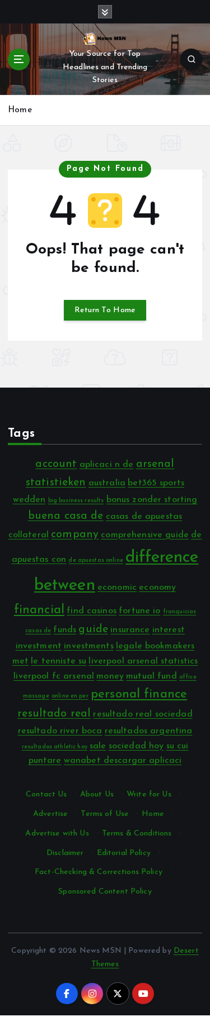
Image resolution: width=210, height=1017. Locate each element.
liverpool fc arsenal (53, 676)
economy (157, 587)
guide (93, 629)
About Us (97, 794)
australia (106, 483)
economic (117, 587)
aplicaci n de (107, 464)
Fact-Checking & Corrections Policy (98, 872)
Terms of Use (105, 814)
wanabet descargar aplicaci (123, 760)
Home (20, 110)
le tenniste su (58, 661)
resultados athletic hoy (54, 747)
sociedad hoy (136, 746)
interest (168, 630)
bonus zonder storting (152, 499)
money (110, 676)
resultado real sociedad (142, 714)
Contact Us (46, 794)
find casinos (91, 611)
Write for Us (149, 794)
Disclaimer (64, 853)
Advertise (50, 814)
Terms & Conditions (137, 833)
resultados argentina (149, 731)
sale (98, 746)
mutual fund (151, 676)
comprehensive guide (145, 535)
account (56, 464)
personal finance (139, 694)
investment (39, 646)
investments (89, 646)
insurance (130, 630)
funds (64, 630)
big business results (76, 501)
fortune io (139, 611)
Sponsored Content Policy (104, 891)
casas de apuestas (144, 516)
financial (39, 610)
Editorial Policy (124, 853)
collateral (28, 535)
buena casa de (66, 516)
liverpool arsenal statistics (143, 661)
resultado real (54, 714)
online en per (70, 696)
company (75, 534)
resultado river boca (60, 731)
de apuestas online (95, 560)
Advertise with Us (56, 833)
